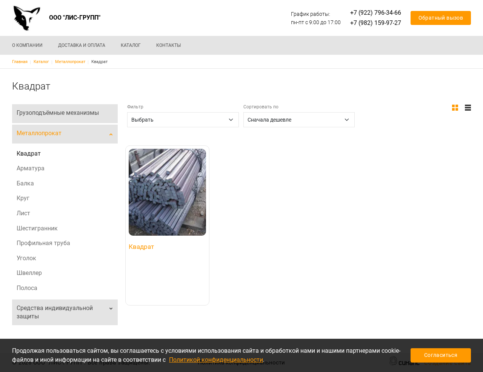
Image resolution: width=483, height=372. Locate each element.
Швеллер (29, 272)
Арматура (31, 168)
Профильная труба (43, 243)
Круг (23, 198)
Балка (25, 183)
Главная (20, 61)
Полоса (27, 288)
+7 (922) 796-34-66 (375, 12)
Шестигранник (37, 228)
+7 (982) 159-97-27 (375, 22)
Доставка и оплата (81, 45)
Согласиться (440, 355)
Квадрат (29, 153)
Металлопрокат (70, 61)
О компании (27, 45)
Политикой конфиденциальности (216, 359)
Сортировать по (260, 107)
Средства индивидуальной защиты (55, 312)
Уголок (26, 258)
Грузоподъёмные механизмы (58, 112)
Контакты (168, 45)
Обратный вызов (440, 18)
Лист (23, 213)
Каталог (131, 45)
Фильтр (135, 107)
